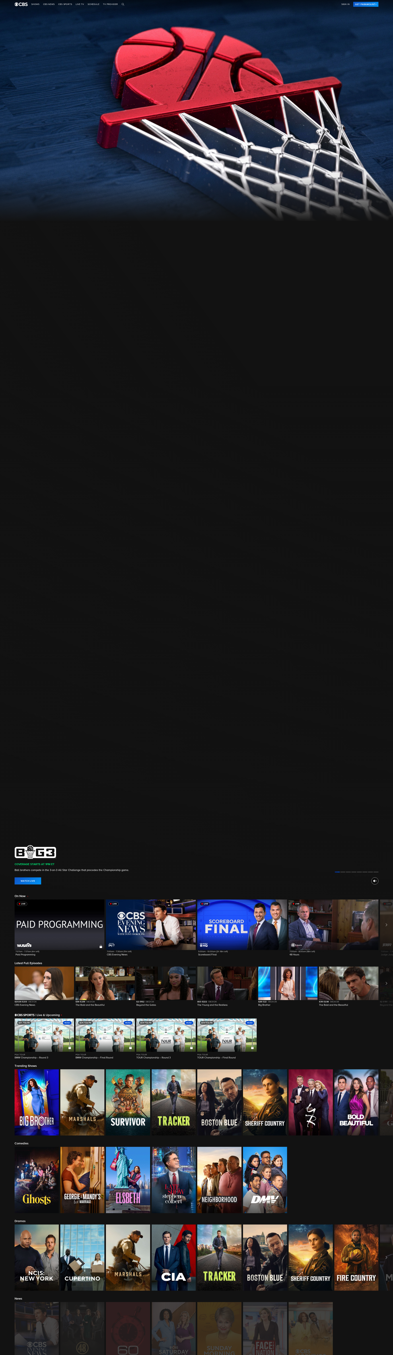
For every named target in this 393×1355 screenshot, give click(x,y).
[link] (365, 4)
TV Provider (110, 4)
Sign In (345, 4)
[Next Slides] (385, 1038)
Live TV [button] (80, 4)
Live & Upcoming (47, 1015)
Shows (35, 4)
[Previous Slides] (7, 1038)
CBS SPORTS (65, 4)
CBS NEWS (48, 4)
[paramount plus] (21, 4)
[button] (59, 929)
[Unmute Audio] (374, 880)
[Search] (123, 4)
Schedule (93, 4)
